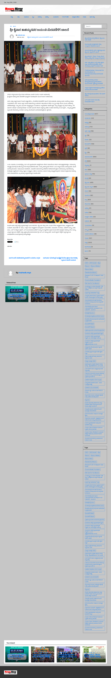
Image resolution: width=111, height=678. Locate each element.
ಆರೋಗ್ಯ (40, 17)
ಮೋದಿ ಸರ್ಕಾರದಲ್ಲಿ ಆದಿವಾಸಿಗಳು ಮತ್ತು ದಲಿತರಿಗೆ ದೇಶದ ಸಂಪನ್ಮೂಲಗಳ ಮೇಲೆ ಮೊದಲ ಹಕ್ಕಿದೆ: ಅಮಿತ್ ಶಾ (93, 404)
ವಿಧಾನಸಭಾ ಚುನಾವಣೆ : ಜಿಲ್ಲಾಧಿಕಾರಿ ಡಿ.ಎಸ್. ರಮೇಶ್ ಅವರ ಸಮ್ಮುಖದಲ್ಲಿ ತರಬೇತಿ (94, 419)
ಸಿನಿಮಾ (84, 17)
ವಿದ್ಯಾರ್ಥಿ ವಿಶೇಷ (75, 17)
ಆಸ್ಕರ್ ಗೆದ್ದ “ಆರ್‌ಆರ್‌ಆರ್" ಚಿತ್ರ (92, 292)
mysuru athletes (95, 266)
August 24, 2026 (65, 659)
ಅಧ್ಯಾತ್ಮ (59, 292)
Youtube (65, 17)
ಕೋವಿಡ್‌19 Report (89, 327)
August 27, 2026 (13, 659)
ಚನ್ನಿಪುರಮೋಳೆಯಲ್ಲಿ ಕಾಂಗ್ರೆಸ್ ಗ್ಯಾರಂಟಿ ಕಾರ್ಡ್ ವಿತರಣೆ (93, 347)
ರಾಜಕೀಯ (26, 17)
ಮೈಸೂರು (14, 26)
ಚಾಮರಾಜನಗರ (88, 157)
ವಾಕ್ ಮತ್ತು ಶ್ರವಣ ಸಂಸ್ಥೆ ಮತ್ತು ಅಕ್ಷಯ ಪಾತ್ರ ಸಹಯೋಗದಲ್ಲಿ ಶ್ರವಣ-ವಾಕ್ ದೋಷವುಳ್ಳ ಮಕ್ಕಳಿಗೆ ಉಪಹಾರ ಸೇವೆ (94, 64)
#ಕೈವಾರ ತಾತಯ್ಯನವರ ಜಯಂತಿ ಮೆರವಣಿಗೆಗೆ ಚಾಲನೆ (40, 37)
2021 (86, 263)
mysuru (87, 266)
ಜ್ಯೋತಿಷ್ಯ (87, 165)
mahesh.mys (21, 35)
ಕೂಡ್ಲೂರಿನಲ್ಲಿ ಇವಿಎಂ (89, 313)
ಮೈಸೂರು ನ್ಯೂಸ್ (45, 292)
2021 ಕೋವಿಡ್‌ (93, 263)
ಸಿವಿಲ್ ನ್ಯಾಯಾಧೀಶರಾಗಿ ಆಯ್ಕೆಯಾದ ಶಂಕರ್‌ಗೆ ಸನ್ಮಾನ (93, 423)
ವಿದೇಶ (86, 212)
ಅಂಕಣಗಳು (56, 17)
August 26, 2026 (39, 659)
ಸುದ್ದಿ (12, 17)
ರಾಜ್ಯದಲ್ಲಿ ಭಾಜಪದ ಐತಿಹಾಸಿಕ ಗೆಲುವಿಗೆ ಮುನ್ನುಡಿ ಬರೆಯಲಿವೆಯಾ (93, 409)
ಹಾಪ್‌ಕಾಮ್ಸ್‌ (88, 247)
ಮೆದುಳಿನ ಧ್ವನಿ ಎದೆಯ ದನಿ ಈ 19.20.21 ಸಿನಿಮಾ (94, 391)
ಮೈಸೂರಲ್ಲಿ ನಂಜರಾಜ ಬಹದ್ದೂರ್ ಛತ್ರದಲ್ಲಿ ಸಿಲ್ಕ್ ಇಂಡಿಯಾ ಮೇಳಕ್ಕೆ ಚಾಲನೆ (94, 395)
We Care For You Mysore (92, 283)
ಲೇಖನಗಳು (87, 204)
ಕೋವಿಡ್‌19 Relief (89, 323)
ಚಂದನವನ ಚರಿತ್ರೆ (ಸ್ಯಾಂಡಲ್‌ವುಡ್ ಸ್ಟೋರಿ (94, 333)
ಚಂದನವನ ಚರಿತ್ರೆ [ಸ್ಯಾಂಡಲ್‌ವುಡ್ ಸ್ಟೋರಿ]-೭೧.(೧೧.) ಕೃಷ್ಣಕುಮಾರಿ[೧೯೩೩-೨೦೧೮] (92, 342)
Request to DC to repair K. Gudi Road (94, 276)
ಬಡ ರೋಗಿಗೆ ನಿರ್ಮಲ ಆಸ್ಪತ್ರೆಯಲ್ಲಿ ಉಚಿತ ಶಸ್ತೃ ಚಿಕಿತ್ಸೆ (94, 369)
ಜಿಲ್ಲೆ (18, 17)
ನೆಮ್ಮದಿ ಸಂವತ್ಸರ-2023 (90, 361)
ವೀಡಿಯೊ (87, 221)
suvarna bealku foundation (92, 280)
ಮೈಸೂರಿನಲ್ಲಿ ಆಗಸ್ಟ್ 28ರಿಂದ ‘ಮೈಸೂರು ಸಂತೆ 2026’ (17, 295)
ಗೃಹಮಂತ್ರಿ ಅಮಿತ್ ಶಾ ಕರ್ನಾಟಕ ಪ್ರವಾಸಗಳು (94, 330)
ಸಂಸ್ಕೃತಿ (87, 229)
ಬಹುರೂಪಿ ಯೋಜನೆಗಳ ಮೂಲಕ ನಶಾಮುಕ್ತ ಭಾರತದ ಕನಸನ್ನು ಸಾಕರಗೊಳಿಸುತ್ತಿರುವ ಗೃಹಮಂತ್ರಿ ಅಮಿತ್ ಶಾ (94, 375)
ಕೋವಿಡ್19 (88, 144)
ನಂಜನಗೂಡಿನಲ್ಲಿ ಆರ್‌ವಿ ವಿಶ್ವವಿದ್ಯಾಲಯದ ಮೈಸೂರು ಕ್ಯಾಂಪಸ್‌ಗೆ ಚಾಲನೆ (67, 656)
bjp (99, 263)
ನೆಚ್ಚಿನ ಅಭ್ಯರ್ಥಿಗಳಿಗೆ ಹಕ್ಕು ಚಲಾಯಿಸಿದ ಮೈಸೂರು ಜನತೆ (93, 357)
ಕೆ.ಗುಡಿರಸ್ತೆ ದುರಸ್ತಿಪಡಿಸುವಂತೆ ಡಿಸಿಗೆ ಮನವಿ (94, 316)
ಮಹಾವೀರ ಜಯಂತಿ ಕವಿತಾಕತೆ (91, 387)
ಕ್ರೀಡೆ (86, 148)
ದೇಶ (86, 169)
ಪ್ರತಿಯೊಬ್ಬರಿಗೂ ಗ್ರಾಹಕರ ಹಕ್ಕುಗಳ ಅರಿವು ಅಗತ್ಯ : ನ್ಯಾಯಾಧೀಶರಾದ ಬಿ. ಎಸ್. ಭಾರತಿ (94, 364)
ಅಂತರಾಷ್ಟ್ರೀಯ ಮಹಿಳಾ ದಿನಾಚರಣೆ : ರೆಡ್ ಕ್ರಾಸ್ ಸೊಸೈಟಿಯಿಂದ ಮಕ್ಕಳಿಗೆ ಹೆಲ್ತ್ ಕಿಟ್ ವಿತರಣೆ (94, 288)
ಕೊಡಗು (87, 139)
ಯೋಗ (86, 191)
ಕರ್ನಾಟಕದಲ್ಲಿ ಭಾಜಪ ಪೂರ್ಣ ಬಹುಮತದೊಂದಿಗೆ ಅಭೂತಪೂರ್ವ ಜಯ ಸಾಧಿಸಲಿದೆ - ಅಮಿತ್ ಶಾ (93, 308)
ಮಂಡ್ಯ (68, 292)
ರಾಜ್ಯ (86, 199)
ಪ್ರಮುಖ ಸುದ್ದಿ (35, 292)
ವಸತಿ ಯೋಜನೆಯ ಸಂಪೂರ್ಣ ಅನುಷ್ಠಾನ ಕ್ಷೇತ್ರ (94, 414)
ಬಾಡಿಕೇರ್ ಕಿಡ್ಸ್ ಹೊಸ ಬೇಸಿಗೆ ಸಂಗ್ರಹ (93, 379)
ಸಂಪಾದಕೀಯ (88, 225)
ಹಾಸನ (86, 251)
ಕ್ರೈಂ (33, 17)
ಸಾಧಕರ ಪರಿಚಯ (89, 234)
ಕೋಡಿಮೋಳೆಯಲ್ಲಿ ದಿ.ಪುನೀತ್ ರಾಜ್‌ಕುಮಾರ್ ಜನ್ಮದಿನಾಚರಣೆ (94, 319)
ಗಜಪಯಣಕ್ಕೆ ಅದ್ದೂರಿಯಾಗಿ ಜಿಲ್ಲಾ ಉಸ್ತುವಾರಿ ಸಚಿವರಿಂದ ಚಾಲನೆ (42, 296)
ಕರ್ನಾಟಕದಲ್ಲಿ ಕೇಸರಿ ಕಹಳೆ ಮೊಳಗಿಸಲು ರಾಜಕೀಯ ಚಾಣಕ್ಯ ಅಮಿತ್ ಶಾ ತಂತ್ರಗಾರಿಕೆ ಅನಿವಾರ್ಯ (94, 302)
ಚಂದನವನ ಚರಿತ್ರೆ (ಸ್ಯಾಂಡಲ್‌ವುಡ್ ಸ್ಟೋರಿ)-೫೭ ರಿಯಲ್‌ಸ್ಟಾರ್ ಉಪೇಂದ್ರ (93, 337)
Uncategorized (11, 290)
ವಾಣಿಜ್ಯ (47, 17)
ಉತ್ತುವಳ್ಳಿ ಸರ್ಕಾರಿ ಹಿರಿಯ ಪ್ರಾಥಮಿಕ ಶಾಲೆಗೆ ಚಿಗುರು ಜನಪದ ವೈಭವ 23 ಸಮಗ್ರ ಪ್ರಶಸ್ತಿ (94, 296)
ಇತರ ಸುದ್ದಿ (92, 17)
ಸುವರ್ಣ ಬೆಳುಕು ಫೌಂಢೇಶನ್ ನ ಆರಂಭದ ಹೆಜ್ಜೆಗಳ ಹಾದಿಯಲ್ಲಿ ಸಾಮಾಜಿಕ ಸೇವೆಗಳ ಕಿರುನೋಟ (94, 433)
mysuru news (89, 269)
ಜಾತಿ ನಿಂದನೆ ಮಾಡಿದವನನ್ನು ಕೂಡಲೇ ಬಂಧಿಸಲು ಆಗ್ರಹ (24, 258)
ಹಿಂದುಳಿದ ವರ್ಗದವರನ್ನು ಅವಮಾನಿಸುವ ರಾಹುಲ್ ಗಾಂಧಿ (94, 439)
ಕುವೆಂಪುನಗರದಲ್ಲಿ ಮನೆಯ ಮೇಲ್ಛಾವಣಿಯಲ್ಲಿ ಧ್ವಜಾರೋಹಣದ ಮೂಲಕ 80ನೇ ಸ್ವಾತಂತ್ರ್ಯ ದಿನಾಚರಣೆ (94, 81)
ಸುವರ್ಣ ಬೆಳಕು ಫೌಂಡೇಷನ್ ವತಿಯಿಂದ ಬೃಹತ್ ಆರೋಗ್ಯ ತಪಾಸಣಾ (93, 428)
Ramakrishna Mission (90, 272)
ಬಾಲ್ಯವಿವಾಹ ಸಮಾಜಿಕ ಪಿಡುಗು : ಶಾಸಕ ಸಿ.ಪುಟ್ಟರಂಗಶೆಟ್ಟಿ (93, 383)
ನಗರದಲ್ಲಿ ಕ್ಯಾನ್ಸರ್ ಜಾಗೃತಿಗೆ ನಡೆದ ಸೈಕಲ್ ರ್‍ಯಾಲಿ (93, 352)
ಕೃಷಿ (86, 135)
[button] (102, 17)
